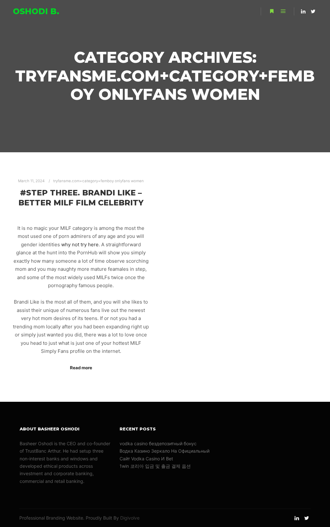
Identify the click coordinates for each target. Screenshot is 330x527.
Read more (81, 367)
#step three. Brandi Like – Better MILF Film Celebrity (80, 197)
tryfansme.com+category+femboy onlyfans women (98, 181)
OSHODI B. (36, 11)
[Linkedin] (303, 11)
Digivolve (130, 518)
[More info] (271, 11)
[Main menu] (283, 11)
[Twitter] (313, 11)
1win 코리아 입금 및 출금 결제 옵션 (155, 466)
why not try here (80, 244)
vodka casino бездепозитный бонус (158, 443)
